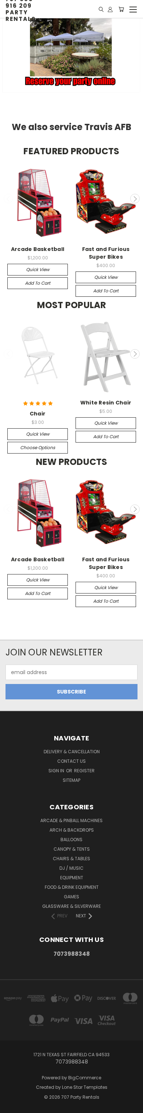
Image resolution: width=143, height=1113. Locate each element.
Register (84, 771)
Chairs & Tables (71, 858)
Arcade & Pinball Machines (71, 820)
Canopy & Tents (72, 849)
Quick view (38, 269)
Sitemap (71, 780)
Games (71, 897)
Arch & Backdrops (72, 830)
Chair (37, 413)
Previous (8, 198)
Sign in (56, 771)
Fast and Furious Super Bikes (106, 252)
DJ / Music (71, 868)
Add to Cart (37, 283)
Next (135, 198)
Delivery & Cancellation (72, 751)
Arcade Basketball (37, 249)
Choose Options (37, 447)
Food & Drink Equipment (72, 887)
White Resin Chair (105, 402)
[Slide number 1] (71, 57)
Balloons (71, 839)
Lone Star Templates (84, 1087)
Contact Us (71, 761)
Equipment (71, 877)
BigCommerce (84, 1078)
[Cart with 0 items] (121, 9)
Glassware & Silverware (71, 906)
